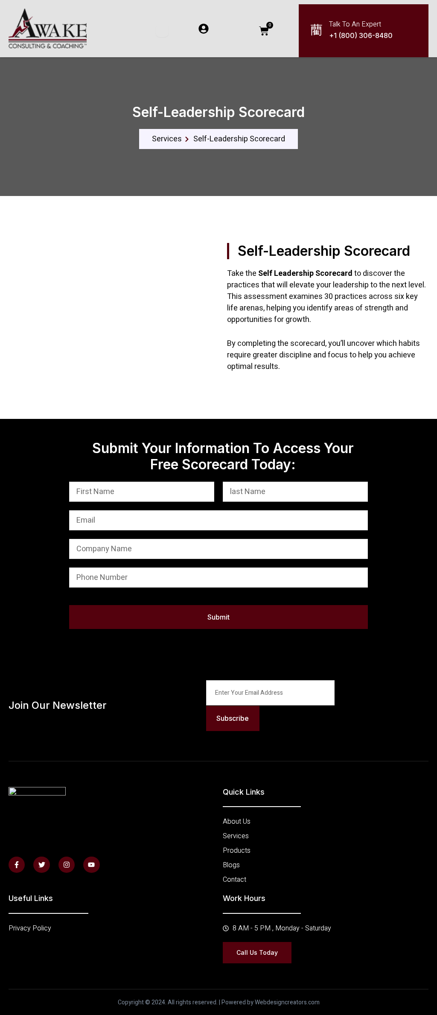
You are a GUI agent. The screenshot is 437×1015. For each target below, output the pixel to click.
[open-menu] (162, 30)
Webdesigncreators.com (287, 1002)
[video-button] (28, 368)
